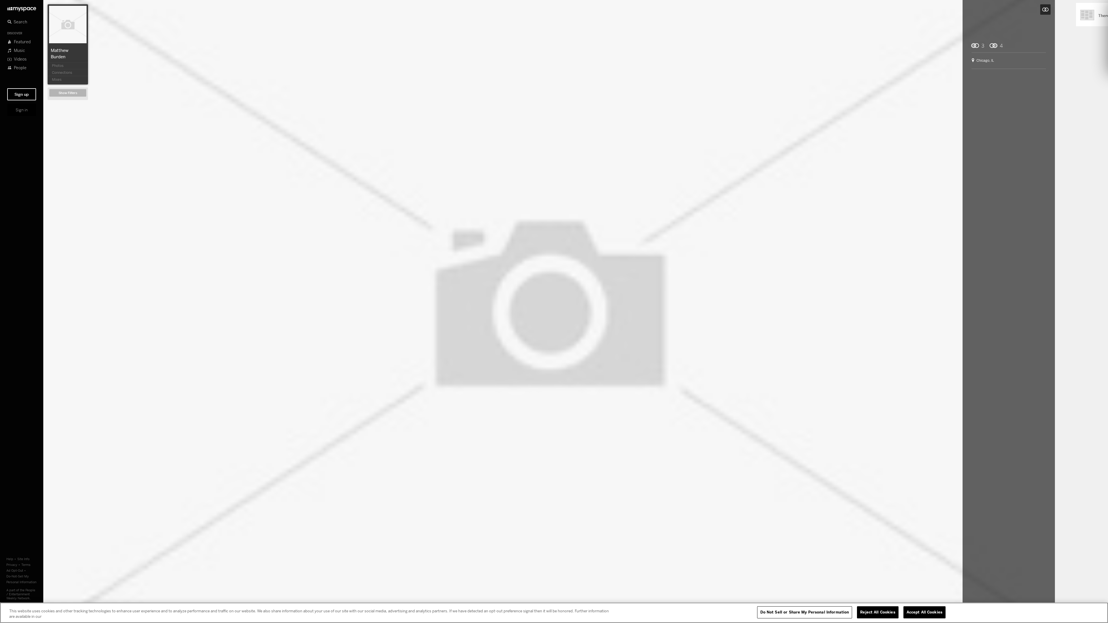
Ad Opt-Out (14, 570)
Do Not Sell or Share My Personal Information (804, 612)
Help (9, 559)
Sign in (22, 109)
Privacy (11, 564)
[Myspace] (21, 7)
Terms (26, 564)
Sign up (21, 94)
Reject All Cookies (877, 612)
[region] (554, 613)
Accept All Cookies (924, 612)
